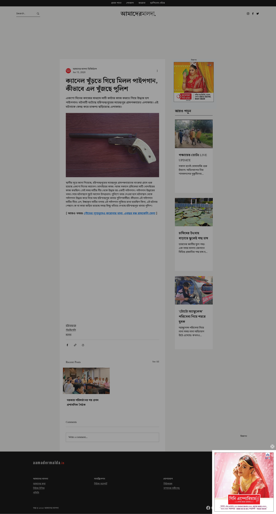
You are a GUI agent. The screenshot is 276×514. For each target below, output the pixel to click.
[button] (272, 446)
